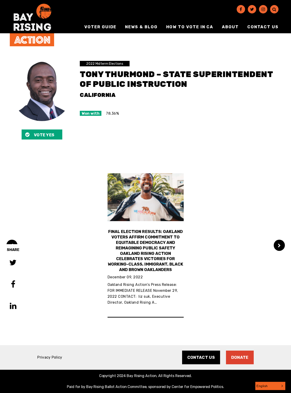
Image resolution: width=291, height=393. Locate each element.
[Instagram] (263, 9)
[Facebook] (241, 9)
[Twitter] (252, 9)
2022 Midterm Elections (104, 64)
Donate (239, 357)
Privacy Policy (49, 357)
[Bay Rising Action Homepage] (32, 25)
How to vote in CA (189, 26)
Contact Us (262, 26)
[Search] (274, 9)
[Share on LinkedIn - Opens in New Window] (13, 306)
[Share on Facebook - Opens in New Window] (13, 284)
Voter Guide (100, 26)
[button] (270, 386)
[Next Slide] (279, 245)
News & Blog (141, 26)
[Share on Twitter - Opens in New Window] (13, 263)
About (230, 26)
